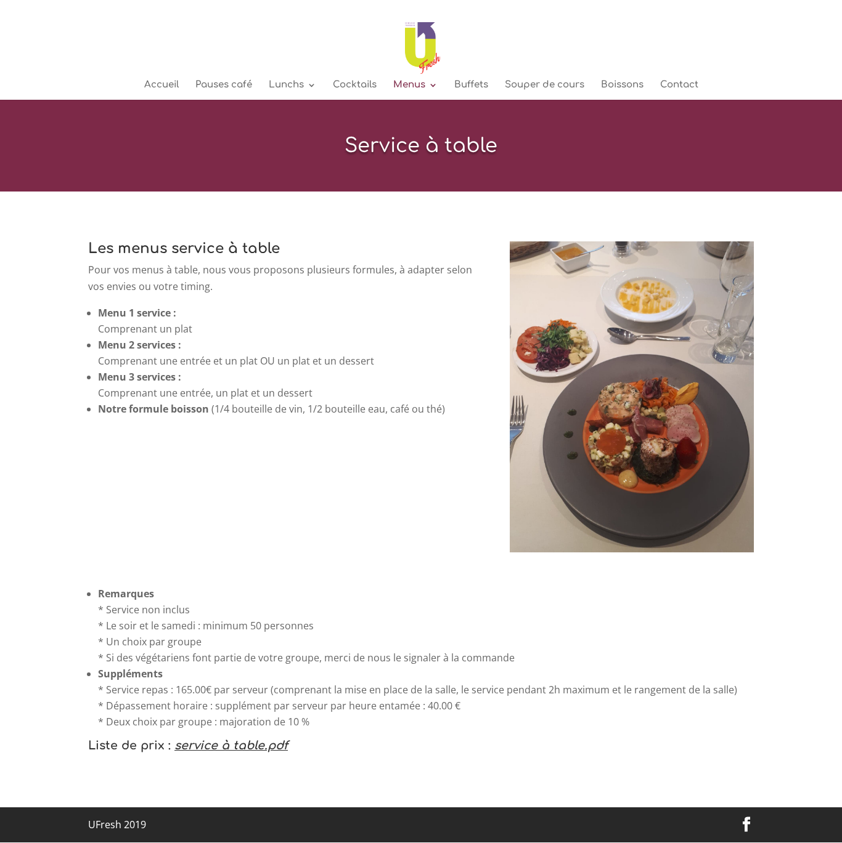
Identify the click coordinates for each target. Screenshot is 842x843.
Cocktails (355, 85)
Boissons (622, 85)
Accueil (161, 85)
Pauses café (223, 85)
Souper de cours (544, 85)
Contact (679, 85)
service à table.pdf (231, 745)
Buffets (471, 85)
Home (743, 10)
